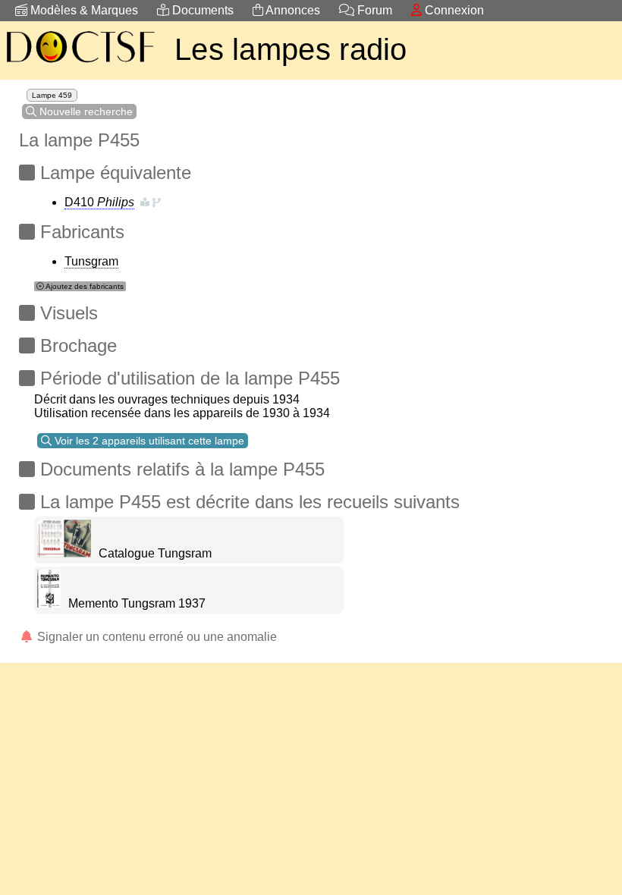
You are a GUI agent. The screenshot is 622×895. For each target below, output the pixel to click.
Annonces (291, 10)
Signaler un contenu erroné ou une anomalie (155, 636)
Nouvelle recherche (84, 111)
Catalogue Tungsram (155, 553)
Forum (373, 10)
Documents (201, 10)
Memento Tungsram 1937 (137, 603)
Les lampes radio (290, 49)
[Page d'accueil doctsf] (80, 64)
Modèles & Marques (82, 10)
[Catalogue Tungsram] (64, 553)
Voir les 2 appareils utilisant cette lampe (148, 441)
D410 (99, 202)
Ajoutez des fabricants (84, 286)
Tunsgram (91, 261)
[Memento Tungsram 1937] (49, 603)
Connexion (453, 10)
